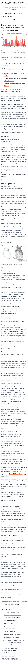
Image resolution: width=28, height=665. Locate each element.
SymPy (21, 474)
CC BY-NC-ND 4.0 (12, 650)
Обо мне (8, 13)
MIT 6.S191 (7, 66)
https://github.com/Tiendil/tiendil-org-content (14, 654)
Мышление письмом (10, 620)
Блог (14, 13)
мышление (10, 642)
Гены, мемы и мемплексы (11, 637)
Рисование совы (7, 242)
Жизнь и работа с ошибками (12, 615)
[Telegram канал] (18, 16)
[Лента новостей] (15, 16)
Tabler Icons (14, 658)
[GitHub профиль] (14, 19)
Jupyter (18, 480)
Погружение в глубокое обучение (16, 640)
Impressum (5, 662)
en (26, 3)
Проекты (6, 17)
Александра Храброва (17, 108)
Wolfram (16, 474)
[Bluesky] (24, 16)
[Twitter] (21, 16)
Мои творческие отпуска (11, 612)
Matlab (11, 474)
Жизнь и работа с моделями (12, 634)
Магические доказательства (11, 352)
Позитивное (6, 136)
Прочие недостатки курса (10, 535)
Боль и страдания (8, 184)
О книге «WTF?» (8, 623)
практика (9, 644)
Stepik (17, 104)
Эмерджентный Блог (13, 2)
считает (11, 560)
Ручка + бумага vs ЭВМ (9, 432)
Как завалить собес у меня (12, 617)
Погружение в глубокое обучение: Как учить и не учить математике (12, 27)
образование (17, 642)
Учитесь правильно (10, 631)
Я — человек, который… (11, 629)
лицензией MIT (18, 659)
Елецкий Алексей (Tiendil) (10, 648)
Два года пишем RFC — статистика (14, 626)
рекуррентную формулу (8, 292)
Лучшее (20, 13)
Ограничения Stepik (8, 500)
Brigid (16, 656)
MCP (11, 17)
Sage (25, 474)
